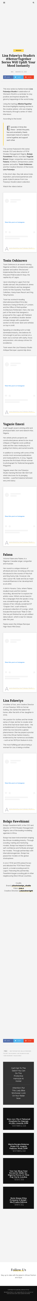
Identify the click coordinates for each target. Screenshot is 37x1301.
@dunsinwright (26, 891)
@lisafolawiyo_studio (21, 886)
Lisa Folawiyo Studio (23, 1053)
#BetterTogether (15, 1051)
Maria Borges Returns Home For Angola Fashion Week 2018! (18, 1146)
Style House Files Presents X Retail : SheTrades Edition (18, 1200)
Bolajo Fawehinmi (26, 1051)
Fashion (18, 50)
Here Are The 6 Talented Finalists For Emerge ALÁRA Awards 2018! (18, 1121)
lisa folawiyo (12, 1053)
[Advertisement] (18, 25)
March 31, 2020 (22, 71)
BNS (12, 71)
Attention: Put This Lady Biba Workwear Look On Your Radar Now (19, 1093)
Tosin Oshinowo (8, 1055)
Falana (5, 1053)
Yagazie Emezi (17, 1055)
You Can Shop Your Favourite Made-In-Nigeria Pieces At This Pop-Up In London (18, 1174)
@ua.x (21, 888)
